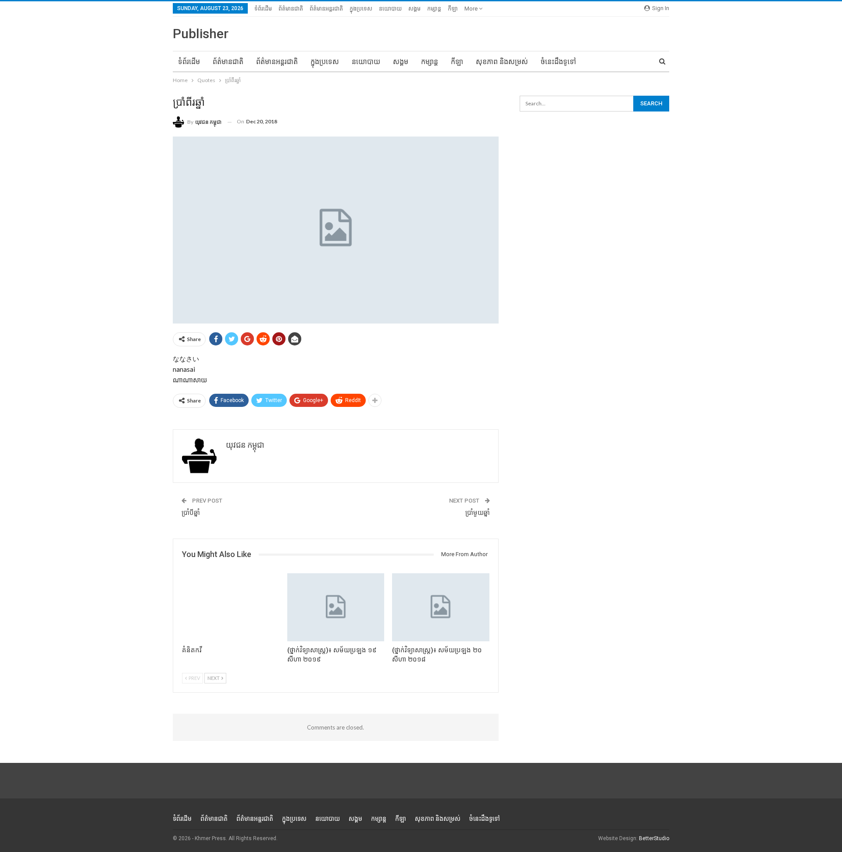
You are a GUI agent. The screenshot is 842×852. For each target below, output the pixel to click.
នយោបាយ (390, 8)
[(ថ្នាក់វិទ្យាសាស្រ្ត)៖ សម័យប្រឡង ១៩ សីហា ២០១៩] (336, 607)
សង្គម (414, 8)
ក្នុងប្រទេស (361, 8)
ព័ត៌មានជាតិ (290, 8)
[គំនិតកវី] (230, 607)
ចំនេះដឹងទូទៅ (558, 62)
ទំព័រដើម (263, 8)
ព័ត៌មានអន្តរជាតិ (326, 8)
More (471, 8)
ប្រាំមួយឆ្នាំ (477, 513)
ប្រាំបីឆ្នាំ (191, 513)
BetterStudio (654, 838)
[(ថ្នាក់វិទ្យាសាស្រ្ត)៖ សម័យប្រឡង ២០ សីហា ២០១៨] (440, 607)
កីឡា (453, 8)
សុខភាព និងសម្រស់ (502, 62)
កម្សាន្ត (434, 8)
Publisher (200, 33)
